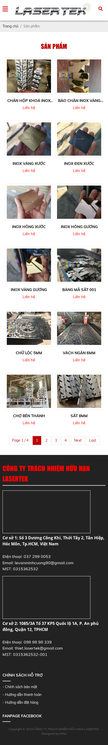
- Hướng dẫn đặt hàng (20, 702)
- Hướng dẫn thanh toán (22, 694)
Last (92, 440)
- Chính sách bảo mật (20, 687)
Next (78, 440)
